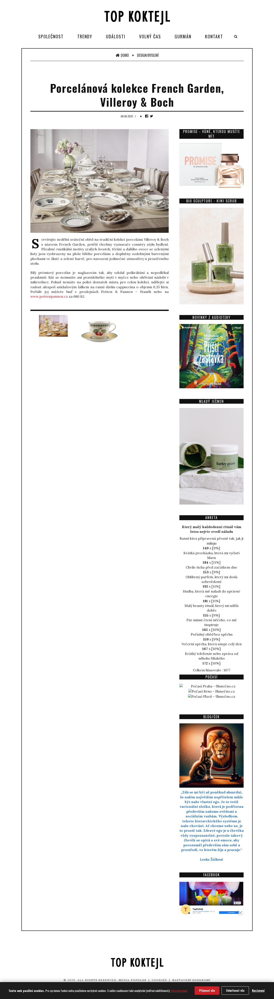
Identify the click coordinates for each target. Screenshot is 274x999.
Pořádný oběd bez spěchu (211, 634)
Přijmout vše (207, 990)
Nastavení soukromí (191, 980)
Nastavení (258, 990)
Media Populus (132, 980)
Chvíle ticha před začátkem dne (211, 567)
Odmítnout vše (235, 990)
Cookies (159, 980)
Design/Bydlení (148, 55)
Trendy (84, 36)
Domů (125, 55)
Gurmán (183, 36)
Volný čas (150, 36)
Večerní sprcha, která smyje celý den (212, 644)
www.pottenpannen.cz (49, 296)
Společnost (51, 36)
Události (115, 36)
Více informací (179, 990)
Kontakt (214, 36)
